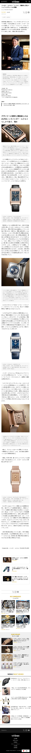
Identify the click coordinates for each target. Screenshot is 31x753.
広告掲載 (15, 745)
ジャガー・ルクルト (6, 17)
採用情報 (15, 747)
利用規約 (15, 742)
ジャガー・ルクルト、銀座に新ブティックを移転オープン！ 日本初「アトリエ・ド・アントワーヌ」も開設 (21, 656)
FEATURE (7, 9)
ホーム (2, 9)
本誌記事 (11, 9)
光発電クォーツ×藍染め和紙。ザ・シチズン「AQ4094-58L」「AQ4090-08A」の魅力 (23, 626)
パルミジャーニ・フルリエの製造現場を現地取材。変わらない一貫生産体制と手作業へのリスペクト (22, 610)
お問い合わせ (15, 740)
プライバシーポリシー (15, 744)
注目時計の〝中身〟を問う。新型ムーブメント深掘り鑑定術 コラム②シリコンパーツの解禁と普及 (8, 610)
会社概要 (15, 738)
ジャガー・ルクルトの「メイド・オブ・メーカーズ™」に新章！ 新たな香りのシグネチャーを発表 (21, 664)
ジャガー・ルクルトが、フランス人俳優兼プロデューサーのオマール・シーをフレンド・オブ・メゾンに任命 (21, 648)
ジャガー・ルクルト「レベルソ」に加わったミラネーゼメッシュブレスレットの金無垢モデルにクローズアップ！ (21, 640)
